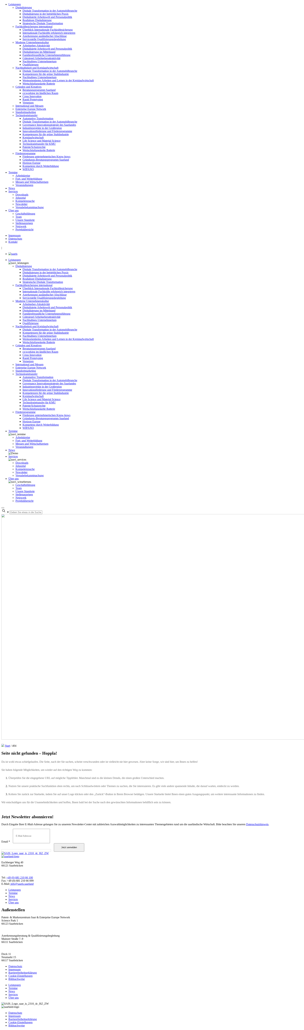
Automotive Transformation (38, 118)
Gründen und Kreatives (28, 86)
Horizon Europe (31, 162)
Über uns (13, 210)
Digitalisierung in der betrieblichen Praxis (45, 13)
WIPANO (28, 169)
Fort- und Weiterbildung (28, 178)
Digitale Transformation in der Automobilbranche (50, 10)
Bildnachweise (16, 978)
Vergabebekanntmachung (29, 207)
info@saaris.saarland (22, 883)
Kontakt (12, 241)
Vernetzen (28, 102)
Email (5, 841)
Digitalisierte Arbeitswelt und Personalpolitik (47, 17)
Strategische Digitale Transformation (43, 23)
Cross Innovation (32, 96)
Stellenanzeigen (24, 223)
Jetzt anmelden (69, 847)
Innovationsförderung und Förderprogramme (47, 131)
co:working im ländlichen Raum (40, 93)
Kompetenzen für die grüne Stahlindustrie (46, 74)
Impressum (14, 235)
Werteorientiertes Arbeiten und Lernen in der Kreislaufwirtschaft (58, 80)
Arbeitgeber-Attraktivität (36, 45)
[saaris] (12, 253)
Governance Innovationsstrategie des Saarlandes (49, 124)
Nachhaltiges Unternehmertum (39, 61)
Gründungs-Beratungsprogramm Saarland (46, 159)
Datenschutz (15, 238)
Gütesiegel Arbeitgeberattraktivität (41, 58)
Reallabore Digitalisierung (37, 20)
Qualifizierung (31, 64)
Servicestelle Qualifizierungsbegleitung (44, 39)
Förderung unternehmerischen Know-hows (46, 156)
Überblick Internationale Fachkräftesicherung (48, 29)
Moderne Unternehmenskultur (32, 42)
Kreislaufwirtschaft (33, 137)
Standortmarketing (25, 112)
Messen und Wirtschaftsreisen (31, 181)
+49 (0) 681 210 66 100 (19, 877)
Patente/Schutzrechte (34, 147)
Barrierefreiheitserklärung (22, 972)
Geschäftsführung (25, 213)
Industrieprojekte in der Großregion (42, 128)
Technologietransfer (26, 115)
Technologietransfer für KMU (39, 143)
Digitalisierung (23, 7)
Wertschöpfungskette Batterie (39, 83)
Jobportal (20, 197)
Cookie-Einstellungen (20, 975)
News (11, 188)
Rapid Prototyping (33, 99)
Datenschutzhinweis (257, 824)
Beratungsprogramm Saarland (39, 89)
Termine (13, 172)
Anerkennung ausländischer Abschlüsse (45, 36)
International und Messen (29, 105)
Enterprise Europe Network (30, 108)
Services (13, 191)
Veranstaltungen (24, 185)
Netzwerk (20, 226)
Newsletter (21, 204)
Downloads (21, 194)
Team (18, 216)
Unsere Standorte (25, 219)
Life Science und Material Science (42, 140)
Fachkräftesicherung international (33, 26)
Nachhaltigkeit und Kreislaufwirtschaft (36, 67)
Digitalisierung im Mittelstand (39, 51)
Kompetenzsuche (25, 200)
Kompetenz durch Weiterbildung (41, 166)
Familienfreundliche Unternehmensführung (46, 55)
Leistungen (14, 4)
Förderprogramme (25, 153)
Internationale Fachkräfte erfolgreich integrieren (49, 32)
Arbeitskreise (22, 175)
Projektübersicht (24, 229)
